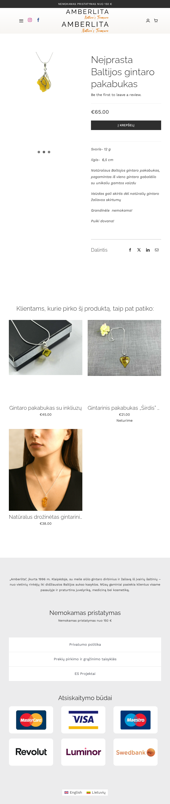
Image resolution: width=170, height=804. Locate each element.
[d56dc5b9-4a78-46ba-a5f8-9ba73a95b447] (124, 322)
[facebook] (38, 20)
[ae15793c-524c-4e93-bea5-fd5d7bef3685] (45, 322)
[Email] (156, 249)
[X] (139, 249)
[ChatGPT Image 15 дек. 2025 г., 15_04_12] (45, 431)
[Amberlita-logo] (87, 10)
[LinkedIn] (147, 249)
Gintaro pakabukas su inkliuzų (45, 408)
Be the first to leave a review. (116, 95)
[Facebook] (130, 249)
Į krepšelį (126, 125)
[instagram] (30, 20)
